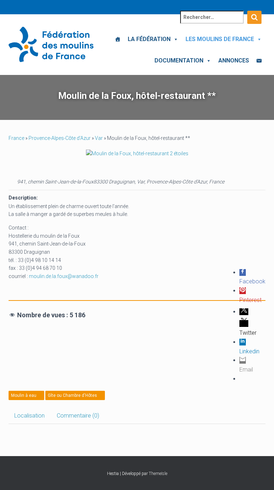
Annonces (233, 60)
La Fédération (149, 39)
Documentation (178, 60)
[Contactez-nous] (259, 60)
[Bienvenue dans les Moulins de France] (117, 39)
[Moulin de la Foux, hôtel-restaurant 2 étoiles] (137, 153)
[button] (174, 39)
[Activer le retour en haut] (260, 476)
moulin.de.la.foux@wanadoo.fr (63, 276)
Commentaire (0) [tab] (78, 415)
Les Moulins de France (220, 39)
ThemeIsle (158, 473)
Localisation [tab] (29, 415)
